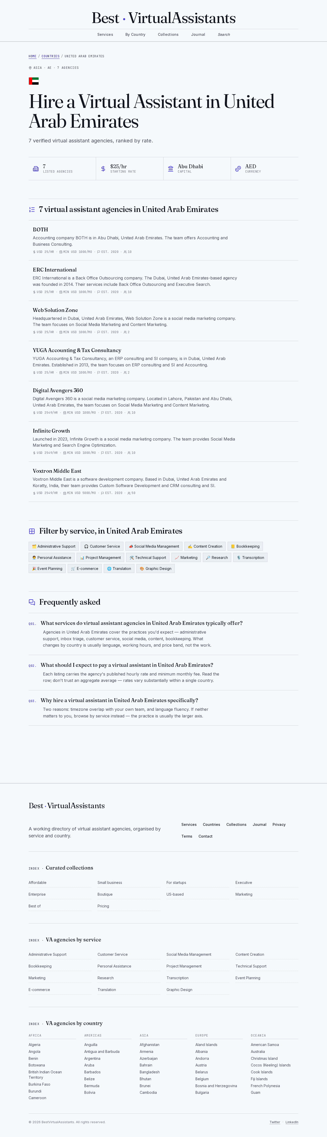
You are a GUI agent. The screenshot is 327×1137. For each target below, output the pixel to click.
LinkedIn (292, 1122)
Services (105, 34)
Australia (258, 1051)
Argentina (92, 1058)
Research (217, 557)
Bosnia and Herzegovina (216, 1086)
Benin (33, 1058)
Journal (198, 34)
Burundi (35, 1091)
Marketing (186, 557)
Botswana (37, 1065)
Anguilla (90, 1044)
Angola (34, 1051)
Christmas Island (264, 1058)
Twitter (275, 1122)
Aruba (89, 1065)
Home (33, 56)
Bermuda (91, 1086)
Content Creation (205, 546)
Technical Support (148, 557)
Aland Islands (206, 1044)
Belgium (202, 1079)
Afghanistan (149, 1044)
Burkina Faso (39, 1084)
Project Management (100, 557)
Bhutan (145, 1079)
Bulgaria (202, 1092)
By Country (135, 34)
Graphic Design (155, 568)
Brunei (145, 1086)
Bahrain (146, 1065)
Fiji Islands (259, 1079)
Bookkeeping (245, 546)
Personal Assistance (52, 557)
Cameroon (37, 1098)
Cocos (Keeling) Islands (271, 1065)
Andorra (202, 1058)
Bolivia (89, 1092)
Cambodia (148, 1092)
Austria (201, 1065)
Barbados (92, 1072)
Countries (51, 56)
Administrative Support (54, 546)
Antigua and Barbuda (102, 1051)
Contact (205, 836)
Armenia (146, 1051)
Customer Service (102, 546)
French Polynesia (265, 1086)
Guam (255, 1092)
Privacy (279, 824)
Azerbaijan (149, 1058)
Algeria (34, 1044)
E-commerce (84, 568)
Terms (186, 836)
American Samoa (265, 1044)
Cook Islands (262, 1072)
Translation (119, 568)
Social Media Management (154, 546)
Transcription (250, 557)
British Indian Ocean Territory (45, 1074)
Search (224, 34)
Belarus (201, 1072)
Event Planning (47, 568)
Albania (201, 1051)
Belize (89, 1079)
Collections (168, 34)
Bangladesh (150, 1072)
